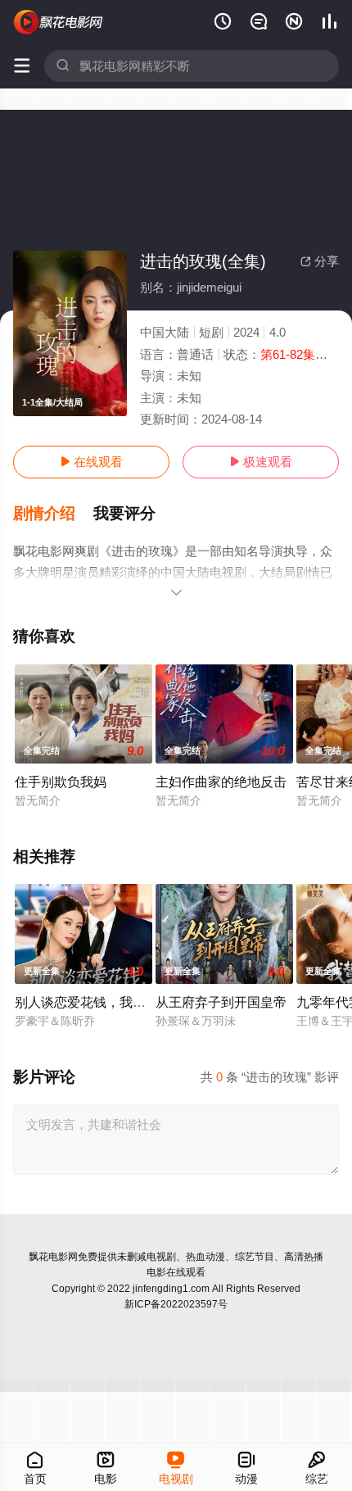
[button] (53, 514)
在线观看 (91, 462)
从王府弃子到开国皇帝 (221, 1002)
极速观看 (260, 462)
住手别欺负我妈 (60, 781)
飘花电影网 (53, 1256)
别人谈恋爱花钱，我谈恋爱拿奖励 (113, 1002)
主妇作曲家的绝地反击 (221, 781)
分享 (319, 261)
